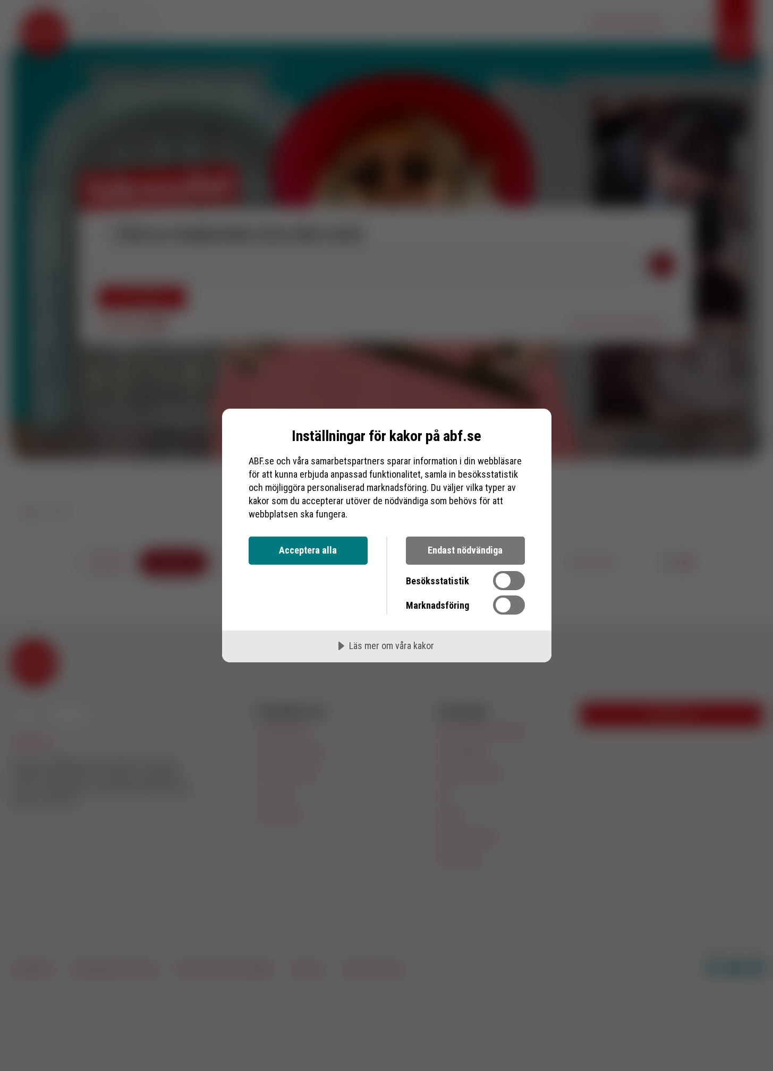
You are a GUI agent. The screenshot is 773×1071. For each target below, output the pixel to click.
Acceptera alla (308, 550)
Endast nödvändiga (465, 550)
